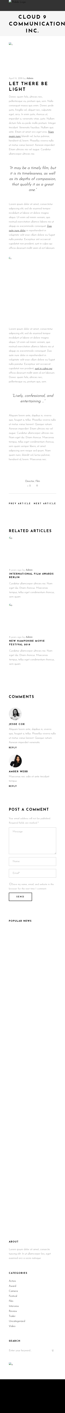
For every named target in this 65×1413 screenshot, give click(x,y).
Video (12, 1326)
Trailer (12, 1316)
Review (13, 1311)
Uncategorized (17, 1321)
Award (12, 1286)
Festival (13, 1296)
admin (30, 78)
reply (13, 748)
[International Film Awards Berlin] (32, 551)
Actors (12, 1281)
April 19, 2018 (15, 78)
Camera (13, 1291)
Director (29, 481)
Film (37, 481)
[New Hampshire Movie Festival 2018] (32, 618)
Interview (14, 1306)
